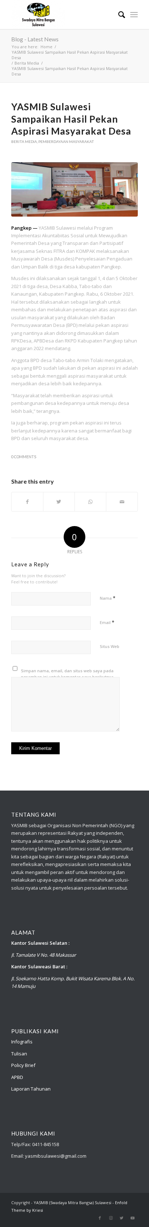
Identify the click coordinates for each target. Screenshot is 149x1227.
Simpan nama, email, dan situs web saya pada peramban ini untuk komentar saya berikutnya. (68, 674)
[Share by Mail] (121, 501)
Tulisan (19, 1053)
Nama (107, 598)
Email (107, 622)
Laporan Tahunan (31, 1089)
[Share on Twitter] (58, 501)
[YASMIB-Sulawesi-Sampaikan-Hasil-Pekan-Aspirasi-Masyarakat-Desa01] (74, 189)
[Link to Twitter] (121, 1217)
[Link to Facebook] (99, 1217)
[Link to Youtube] (132, 1217)
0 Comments (23, 457)
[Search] (118, 14)
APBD (17, 1077)
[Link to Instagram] (110, 1217)
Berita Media (24, 141)
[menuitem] (118, 14)
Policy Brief (23, 1065)
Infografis (22, 1041)
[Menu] (134, 14)
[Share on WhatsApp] (90, 501)
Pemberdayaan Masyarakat (66, 141)
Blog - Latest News (35, 39)
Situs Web (109, 646)
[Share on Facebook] (27, 501)
